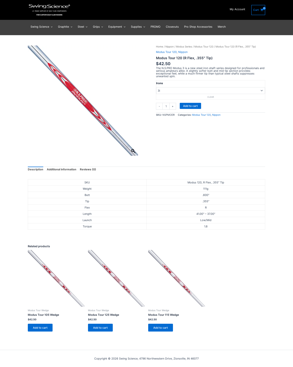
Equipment (115, 26)
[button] (51, 26)
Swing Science (40, 26)
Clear (210, 97)
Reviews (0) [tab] (88, 169)
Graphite (63, 26)
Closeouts (172, 26)
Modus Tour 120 (203, 46)
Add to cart (190, 106)
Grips (96, 26)
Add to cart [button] (40, 327)
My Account (237, 9)
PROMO (155, 26)
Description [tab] (35, 169)
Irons (159, 83)
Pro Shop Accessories (198, 26)
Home (159, 46)
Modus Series (184, 46)
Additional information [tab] (61, 169)
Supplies (136, 26)
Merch (222, 26)
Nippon (169, 46)
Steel (81, 26)
